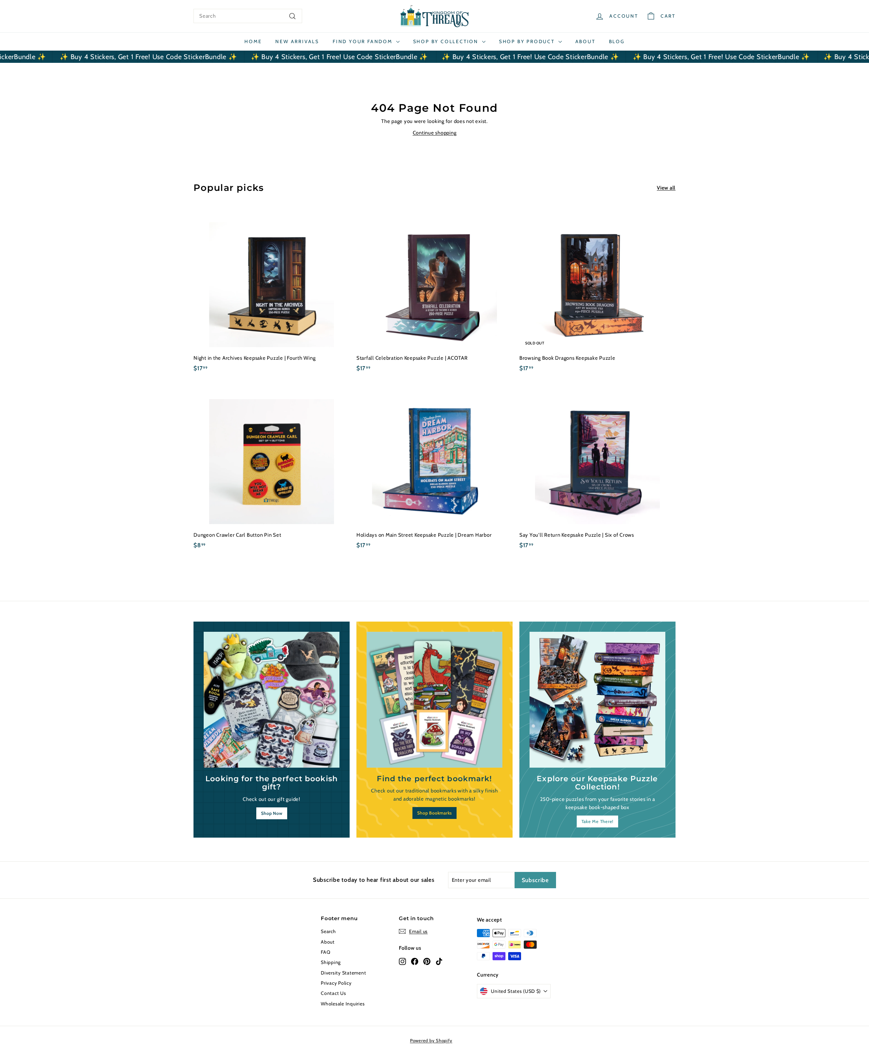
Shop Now (271, 813)
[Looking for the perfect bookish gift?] (271, 700)
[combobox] (247, 16)
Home (253, 41)
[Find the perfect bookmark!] (434, 700)
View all (666, 188)
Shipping (331, 962)
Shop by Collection (446, 41)
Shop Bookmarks (434, 813)
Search (328, 931)
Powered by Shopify (431, 1040)
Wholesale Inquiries (343, 1004)
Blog (617, 41)
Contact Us (333, 993)
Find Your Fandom (363, 41)
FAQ (325, 952)
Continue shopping (435, 133)
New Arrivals (297, 41)
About (585, 41)
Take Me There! (597, 821)
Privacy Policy (336, 983)
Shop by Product (528, 41)
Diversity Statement (343, 973)
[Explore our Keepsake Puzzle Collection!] (597, 700)
